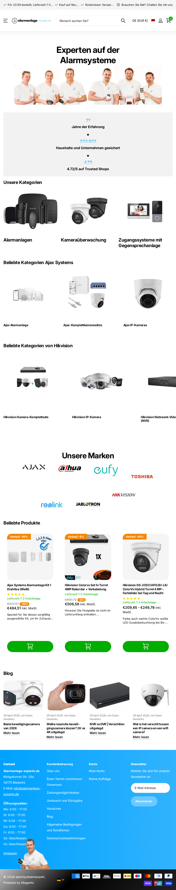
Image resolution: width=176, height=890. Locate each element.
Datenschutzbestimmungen (66, 838)
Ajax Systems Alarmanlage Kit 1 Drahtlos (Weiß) (29, 587)
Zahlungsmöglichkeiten (63, 792)
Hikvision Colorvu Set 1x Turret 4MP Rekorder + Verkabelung (86, 587)
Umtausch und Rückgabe (64, 800)
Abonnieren (144, 801)
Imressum (10, 853)
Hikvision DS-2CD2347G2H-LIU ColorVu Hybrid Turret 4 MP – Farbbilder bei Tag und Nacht (145, 589)
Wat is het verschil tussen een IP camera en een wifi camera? (151, 728)
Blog (50, 816)
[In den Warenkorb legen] (30, 646)
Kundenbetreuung (60, 764)
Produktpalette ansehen (5, 21)
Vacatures (54, 808)
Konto (93, 764)
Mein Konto (97, 770)
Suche (123, 20)
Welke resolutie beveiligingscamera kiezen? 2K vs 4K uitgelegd (66, 728)
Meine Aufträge (100, 778)
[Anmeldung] (160, 21)
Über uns (53, 770)
